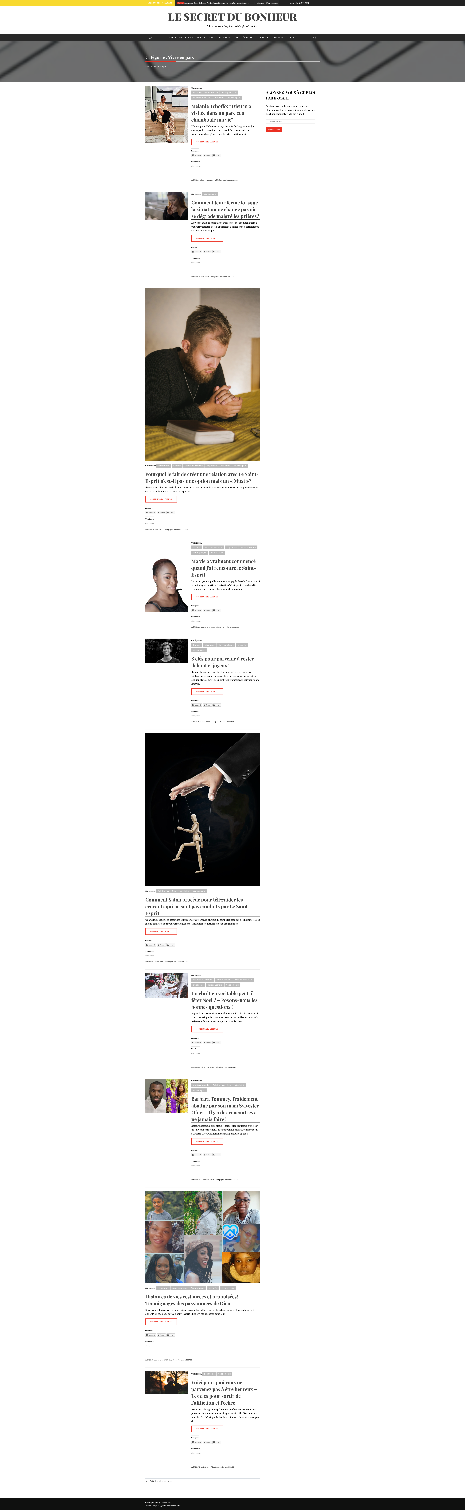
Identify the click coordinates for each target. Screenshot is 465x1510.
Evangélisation (229, 92)
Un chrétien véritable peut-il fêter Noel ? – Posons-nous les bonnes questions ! (224, 1000)
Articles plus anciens (161, 1481)
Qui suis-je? (185, 38)
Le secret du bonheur (232, 16)
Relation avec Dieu (202, 97)
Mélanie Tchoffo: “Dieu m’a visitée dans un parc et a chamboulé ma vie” (221, 113)
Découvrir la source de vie (205, 92)
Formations (264, 38)
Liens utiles (279, 38)
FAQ (237, 38)
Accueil (172, 38)
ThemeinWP (175, 1506)
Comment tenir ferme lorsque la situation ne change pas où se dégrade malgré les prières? (225, 209)
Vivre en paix (234, 97)
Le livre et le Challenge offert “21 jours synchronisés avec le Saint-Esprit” (209, 3)
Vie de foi (219, 97)
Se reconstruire (248, 547)
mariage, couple (201, 1085)
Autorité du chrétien (203, 979)
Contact (292, 38)
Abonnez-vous (274, 129)
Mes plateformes (206, 38)
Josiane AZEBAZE (230, 180)
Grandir (177, 465)
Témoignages (248, 38)
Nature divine (223, 979)
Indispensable (225, 38)
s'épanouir (212, 465)
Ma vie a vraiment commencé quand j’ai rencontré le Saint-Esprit (223, 568)
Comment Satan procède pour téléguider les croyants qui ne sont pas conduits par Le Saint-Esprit (197, 906)
